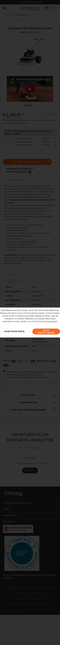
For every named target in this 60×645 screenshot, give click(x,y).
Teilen (28, 105)
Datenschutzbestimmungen (28, 463)
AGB (37, 594)
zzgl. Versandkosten (16, 118)
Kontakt (8, 594)
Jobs (52, 594)
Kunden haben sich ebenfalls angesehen (28, 410)
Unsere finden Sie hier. (31, 463)
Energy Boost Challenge (27, 588)
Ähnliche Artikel (28, 395)
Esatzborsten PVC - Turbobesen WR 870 (33, 142)
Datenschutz (29, 594)
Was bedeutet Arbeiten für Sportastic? (20, 604)
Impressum (45, 594)
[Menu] (4, 8)
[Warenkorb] (55, 8)
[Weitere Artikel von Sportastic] (50, 114)
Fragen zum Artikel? (13, 274)
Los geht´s (30, 470)
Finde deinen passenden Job (42, 604)
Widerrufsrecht (18, 594)
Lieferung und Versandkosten (45, 588)
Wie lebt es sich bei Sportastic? (34, 599)
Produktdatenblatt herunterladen (19, 170)
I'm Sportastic (18, 599)
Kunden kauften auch (27, 402)
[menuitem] (4, 8)
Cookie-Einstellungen (10, 588)
